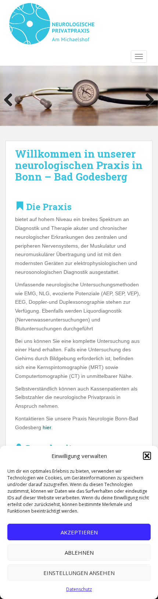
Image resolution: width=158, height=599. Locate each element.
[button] (147, 455)
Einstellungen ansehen (79, 572)
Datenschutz (79, 589)
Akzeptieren (79, 532)
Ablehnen (79, 552)
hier (47, 427)
